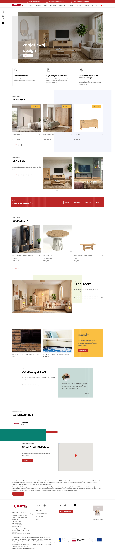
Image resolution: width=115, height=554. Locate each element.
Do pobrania (39, 510)
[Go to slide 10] (77, 298)
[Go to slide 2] (79, 296)
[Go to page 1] (16, 145)
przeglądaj (28, 56)
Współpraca (62, 5)
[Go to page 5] (26, 175)
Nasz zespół (53, 5)
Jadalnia (88, 202)
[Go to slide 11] (79, 298)
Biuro (98, 202)
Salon (67, 202)
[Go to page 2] (18, 145)
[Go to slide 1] (77, 296)
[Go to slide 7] (92, 296)
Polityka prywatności (41, 513)
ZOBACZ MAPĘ (27, 461)
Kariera (37, 519)
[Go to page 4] (23, 175)
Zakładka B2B (39, 516)
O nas (45, 5)
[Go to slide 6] (90, 296)
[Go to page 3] (21, 175)
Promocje (86, 5)
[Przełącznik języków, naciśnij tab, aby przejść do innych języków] (102, 5)
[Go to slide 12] (82, 298)
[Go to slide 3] (82, 296)
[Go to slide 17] (95, 298)
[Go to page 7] (31, 175)
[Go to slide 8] (95, 296)
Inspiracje (38, 5)
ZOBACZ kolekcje (66, 511)
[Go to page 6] (28, 175)
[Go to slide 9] (97, 296)
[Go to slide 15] (90, 298)
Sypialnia (77, 202)
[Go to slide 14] (87, 298)
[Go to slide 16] (92, 298)
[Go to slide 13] (85, 298)
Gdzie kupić (71, 5)
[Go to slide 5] (87, 296)
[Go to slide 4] (85, 296)
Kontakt (79, 5)
